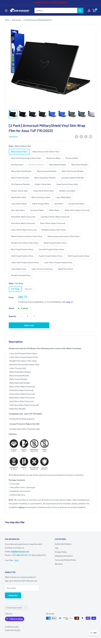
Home (7, 20)
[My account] (89, 10)
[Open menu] (6, 11)
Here (17, 560)
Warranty (59, 564)
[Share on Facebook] (76, 136)
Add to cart (29, 325)
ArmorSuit (13, 137)
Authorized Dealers (63, 544)
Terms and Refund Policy (65, 560)
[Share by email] (90, 136)
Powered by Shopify (12, 630)
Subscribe (13, 595)
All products (16, 20)
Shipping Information (64, 556)
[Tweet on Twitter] (86, 136)
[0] (94, 10)
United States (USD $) (14, 608)
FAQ (56, 548)
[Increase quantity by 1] (34, 316)
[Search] (80, 10)
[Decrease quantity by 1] (21, 316)
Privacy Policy (61, 552)
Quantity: (13, 316)
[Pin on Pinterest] (81, 136)
